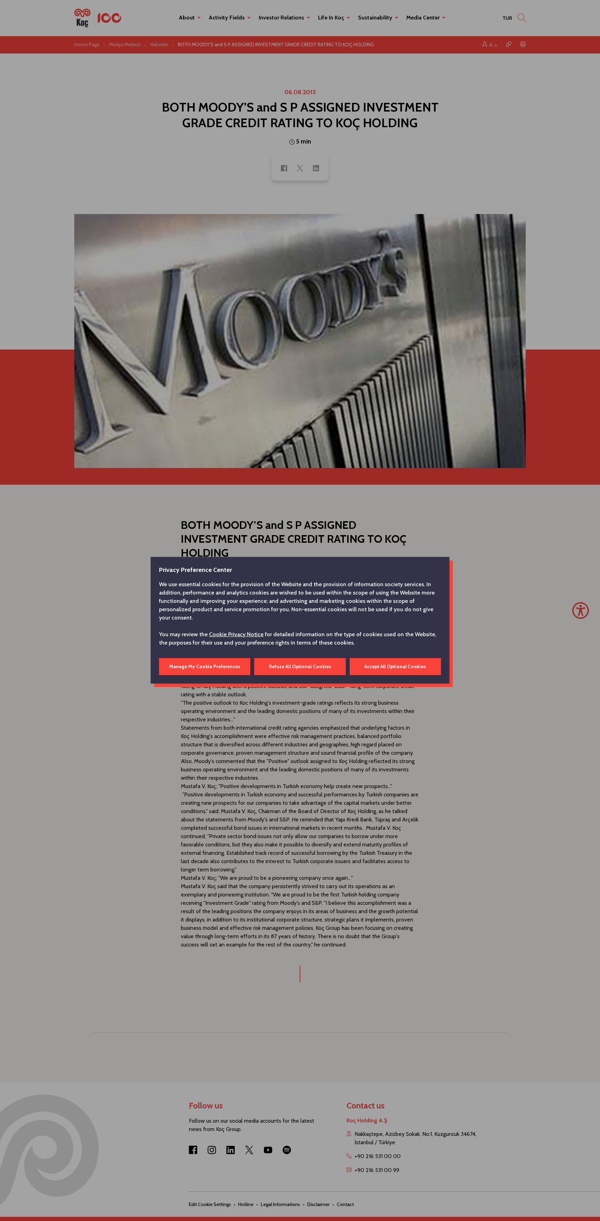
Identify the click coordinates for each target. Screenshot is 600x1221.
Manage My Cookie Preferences (204, 666)
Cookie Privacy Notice (236, 634)
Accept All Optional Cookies (395, 666)
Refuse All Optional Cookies (300, 666)
